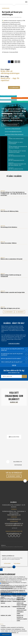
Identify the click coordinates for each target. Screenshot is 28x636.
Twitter (12, 535)
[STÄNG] (1, 569)
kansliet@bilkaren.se (14, 514)
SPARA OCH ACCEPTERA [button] (6, 634)
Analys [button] (1, 624)
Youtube (18, 535)
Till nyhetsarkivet (8, 312)
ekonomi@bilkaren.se (14, 519)
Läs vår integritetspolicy (6, 560)
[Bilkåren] (14, 2)
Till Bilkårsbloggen (14, 87)
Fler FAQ (14, 365)
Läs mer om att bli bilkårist (14, 343)
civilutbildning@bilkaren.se (14, 525)
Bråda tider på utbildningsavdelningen (10, 72)
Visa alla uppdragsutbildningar (10, 124)
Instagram (15, 535)
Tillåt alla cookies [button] (7, 563)
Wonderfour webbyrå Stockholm (15, 546)
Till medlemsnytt (20, 312)
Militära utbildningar (12, 128)
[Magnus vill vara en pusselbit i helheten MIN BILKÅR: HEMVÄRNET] (2, 98)
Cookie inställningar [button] (17, 563)
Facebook (9, 535)
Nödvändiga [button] (3, 581)
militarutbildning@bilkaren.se (14, 523)
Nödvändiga (5, 583)
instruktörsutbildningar (13, 134)
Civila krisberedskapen (13, 131)
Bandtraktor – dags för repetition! (10, 79)
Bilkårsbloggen (5, 8)
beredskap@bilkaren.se (14, 533)
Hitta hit (14, 528)
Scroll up (25, 480)
